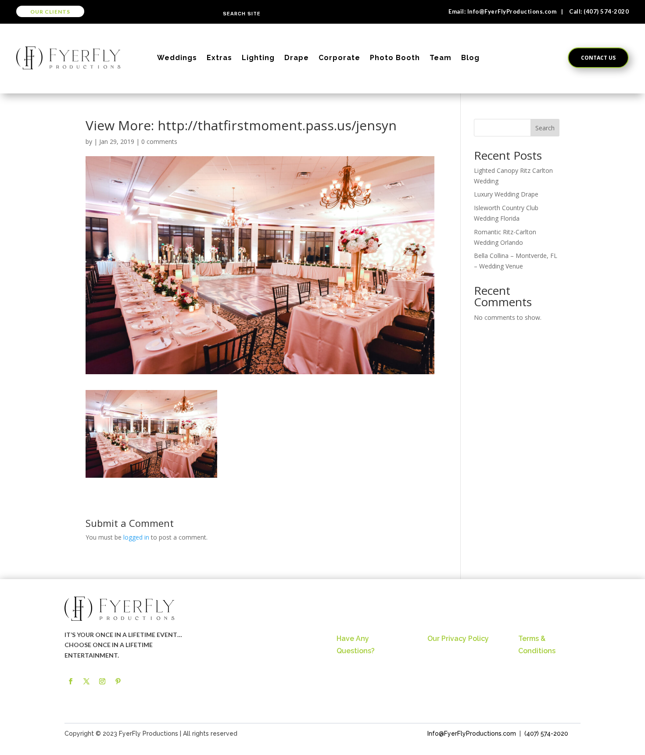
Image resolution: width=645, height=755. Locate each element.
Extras (219, 58)
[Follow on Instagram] (102, 681)
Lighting (258, 58)
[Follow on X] (86, 681)
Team (441, 58)
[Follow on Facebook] (70, 681)
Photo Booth (395, 58)
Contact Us (598, 57)
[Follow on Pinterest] (118, 681)
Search (545, 128)
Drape (296, 58)
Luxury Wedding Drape (506, 194)
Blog (470, 58)
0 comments (159, 141)
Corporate (339, 58)
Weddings (177, 58)
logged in (136, 537)
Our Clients (50, 11)
